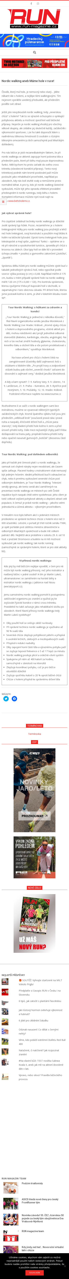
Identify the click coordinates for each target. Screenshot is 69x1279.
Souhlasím (34, 1273)
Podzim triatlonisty (32, 1183)
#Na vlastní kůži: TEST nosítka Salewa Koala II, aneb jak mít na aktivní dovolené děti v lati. (41, 1064)
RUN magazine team (33, 1231)
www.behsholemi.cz (19, 200)
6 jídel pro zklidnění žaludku (33, 1020)
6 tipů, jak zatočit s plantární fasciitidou (40, 1001)
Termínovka (34, 733)
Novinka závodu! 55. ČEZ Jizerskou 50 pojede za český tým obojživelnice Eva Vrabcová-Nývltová (43, 1218)
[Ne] (64, 1266)
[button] (34, 18)
